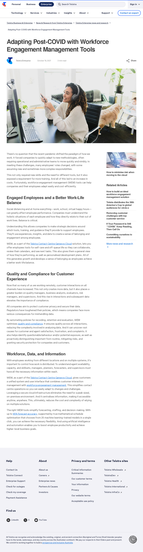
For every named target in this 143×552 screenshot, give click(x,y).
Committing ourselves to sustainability (119, 236)
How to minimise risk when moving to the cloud (120, 173)
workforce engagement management (46, 385)
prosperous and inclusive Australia (57, 542)
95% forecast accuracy (25, 414)
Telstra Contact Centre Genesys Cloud (51, 243)
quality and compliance (30, 323)
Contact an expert (129, 12)
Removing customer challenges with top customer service (117, 215)
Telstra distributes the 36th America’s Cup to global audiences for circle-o (120, 205)
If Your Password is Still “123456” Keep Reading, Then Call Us (119, 226)
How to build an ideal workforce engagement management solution (118, 194)
